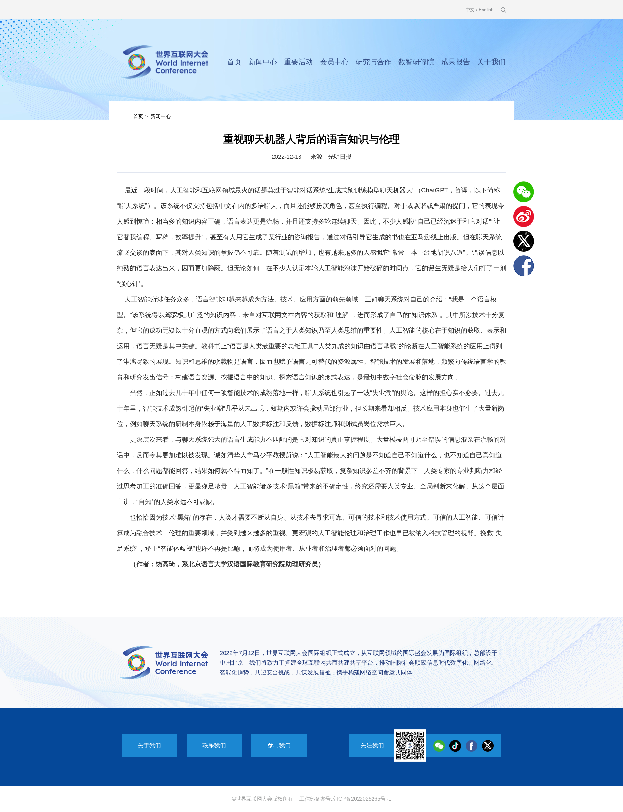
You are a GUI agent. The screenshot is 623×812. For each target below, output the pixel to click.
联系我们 (214, 745)
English (486, 9)
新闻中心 (263, 62)
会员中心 (334, 62)
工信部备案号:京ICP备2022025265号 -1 (345, 799)
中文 (470, 9)
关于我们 (491, 62)
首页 (234, 62)
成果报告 (455, 62)
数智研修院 (416, 62)
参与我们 (279, 745)
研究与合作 (373, 62)
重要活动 (298, 62)
